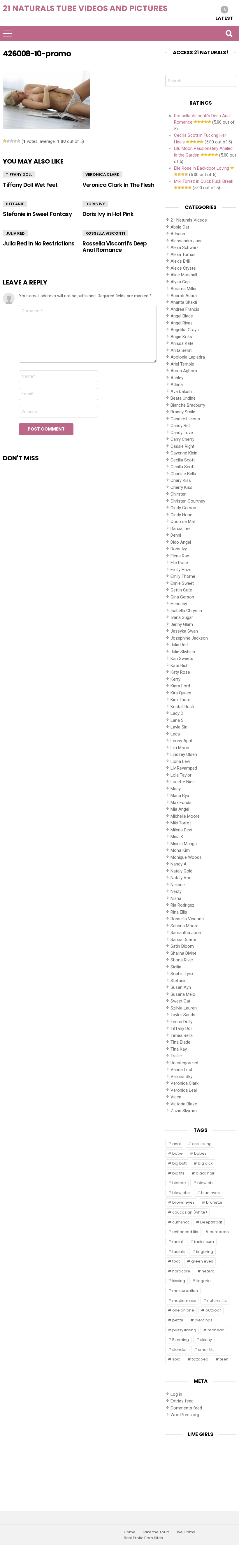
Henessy (179, 603)
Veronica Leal (184, 1090)
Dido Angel (181, 542)
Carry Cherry (182, 439)
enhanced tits (185, 1232)
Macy (176, 788)
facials (178, 1251)
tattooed (200, 1359)
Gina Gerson (182, 597)
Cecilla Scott (183, 466)
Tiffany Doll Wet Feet (30, 185)
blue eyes (210, 1192)
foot (176, 1261)
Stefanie (15, 204)
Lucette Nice (183, 781)
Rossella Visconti (105, 233)
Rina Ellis (179, 912)
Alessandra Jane (187, 240)
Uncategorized (184, 1062)
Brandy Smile (183, 412)
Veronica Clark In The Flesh (118, 185)
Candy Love (182, 432)
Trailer (176, 1055)
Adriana (178, 233)
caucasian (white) (189, 1212)
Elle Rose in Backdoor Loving (201, 168)
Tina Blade (180, 1042)
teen (224, 1359)
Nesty (176, 891)
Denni (176, 535)
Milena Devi (181, 830)
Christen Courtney (188, 501)
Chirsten (179, 494)
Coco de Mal (183, 521)
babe (177, 1153)
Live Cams (185, 1532)
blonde (179, 1183)
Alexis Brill (180, 261)
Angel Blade (182, 316)
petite (177, 1320)
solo (176, 1359)
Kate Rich (180, 665)
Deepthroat (211, 1222)
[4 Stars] (15, 141)
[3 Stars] (11, 141)
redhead (216, 1330)
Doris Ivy (95, 204)
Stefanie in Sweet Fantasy (37, 214)
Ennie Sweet (182, 583)
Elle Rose (179, 562)
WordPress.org (185, 1414)
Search (228, 33)
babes (200, 1153)
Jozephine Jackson (189, 638)
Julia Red (15, 233)
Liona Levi (180, 761)
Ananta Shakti (184, 302)
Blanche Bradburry (188, 405)
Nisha (176, 898)
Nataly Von (181, 877)
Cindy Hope (181, 514)
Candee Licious (185, 419)
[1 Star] (4, 141)
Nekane (178, 884)
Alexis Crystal (183, 268)
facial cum (204, 1241)
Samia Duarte (183, 939)
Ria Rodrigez (182, 905)
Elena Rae (180, 556)
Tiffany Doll (19, 174)
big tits (178, 1173)
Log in (176, 1394)
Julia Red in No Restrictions (39, 243)
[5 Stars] (18, 141)
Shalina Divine (183, 953)
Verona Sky (181, 1076)
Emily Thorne (183, 576)
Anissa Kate (182, 343)
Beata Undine (183, 398)
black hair (205, 1173)
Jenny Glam (182, 624)
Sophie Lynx (182, 973)
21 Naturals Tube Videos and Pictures (85, 8)
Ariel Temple (182, 364)
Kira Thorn (180, 699)
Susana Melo (183, 994)
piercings (203, 1320)
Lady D (177, 713)
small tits (206, 1349)
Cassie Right (182, 446)
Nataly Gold (181, 871)
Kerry (175, 679)
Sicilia (176, 967)
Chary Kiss (181, 480)
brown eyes (183, 1202)
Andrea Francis (185, 309)
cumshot (180, 1222)
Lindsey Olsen (184, 754)
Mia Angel (180, 809)
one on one (183, 1310)
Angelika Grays (185, 329)
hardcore (181, 1271)
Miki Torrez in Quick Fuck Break (203, 181)
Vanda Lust (181, 1069)
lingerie (203, 1281)
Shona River (182, 960)
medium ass (184, 1300)
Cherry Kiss (181, 487)
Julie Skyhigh (183, 651)
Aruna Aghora (184, 370)
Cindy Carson (183, 507)
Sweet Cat (180, 1001)
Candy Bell (180, 425)
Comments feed (186, 1408)
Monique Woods (186, 857)
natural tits (217, 1300)
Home (130, 1532)
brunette (214, 1202)
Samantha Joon (186, 932)
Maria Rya (180, 795)
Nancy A (179, 864)
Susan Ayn (181, 987)
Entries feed (182, 1401)
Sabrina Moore (184, 925)
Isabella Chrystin (186, 610)
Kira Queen (181, 693)
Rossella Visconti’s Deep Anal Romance (114, 247)
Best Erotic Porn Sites (143, 1538)
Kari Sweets (182, 658)
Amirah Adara (184, 295)
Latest (224, 18)
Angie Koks (181, 336)
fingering (204, 1251)
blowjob (205, 1183)
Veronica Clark (102, 174)
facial (177, 1241)
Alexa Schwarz (185, 247)
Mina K (177, 836)
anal (176, 1144)
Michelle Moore (185, 816)
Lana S (177, 720)
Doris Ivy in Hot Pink (107, 214)
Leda (175, 734)
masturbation (185, 1290)
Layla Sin (179, 727)
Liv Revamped (184, 768)
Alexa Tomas (183, 254)
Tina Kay (179, 1049)
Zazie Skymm (184, 1110)
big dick (205, 1163)
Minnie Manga (184, 843)
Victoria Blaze (184, 1104)
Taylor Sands (183, 1014)
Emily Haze (181, 569)
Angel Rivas (182, 323)
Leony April (181, 740)
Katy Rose (180, 672)
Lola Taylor (181, 775)
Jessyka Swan (184, 631)
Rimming (180, 1339)
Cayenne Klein (184, 453)
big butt (179, 1163)
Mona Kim (180, 850)
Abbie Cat (180, 227)
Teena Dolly (181, 1021)
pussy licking (184, 1330)
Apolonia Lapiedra (188, 357)
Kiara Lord (180, 686)
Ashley (177, 377)
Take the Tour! (155, 1532)
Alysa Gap (180, 282)
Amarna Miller (184, 288)
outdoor (213, 1310)
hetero (208, 1271)
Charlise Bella (183, 473)
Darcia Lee (181, 528)
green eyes (202, 1261)
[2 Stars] (8, 141)
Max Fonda (181, 802)
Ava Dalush (181, 391)
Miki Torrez (181, 823)
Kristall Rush (182, 706)
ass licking (202, 1144)
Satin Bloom (182, 946)
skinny (206, 1339)
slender (179, 1349)
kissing (178, 1281)
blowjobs (181, 1192)
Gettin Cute (181, 590)
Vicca (176, 1097)
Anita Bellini (181, 350)
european (219, 1232)
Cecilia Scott (183, 460)
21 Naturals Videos (189, 220)
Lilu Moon (180, 747)
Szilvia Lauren (184, 1008)
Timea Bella (182, 1035)
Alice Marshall (184, 275)
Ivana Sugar (182, 617)
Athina (177, 384)
